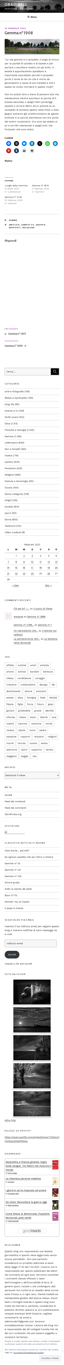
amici (33, 665)
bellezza (48, 671)
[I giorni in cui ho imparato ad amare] (55, 1196)
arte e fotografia (14, 391)
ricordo (22, 743)
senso (44, 743)
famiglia (31, 697)
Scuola (8, 487)
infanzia (10, 717)
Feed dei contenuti (15, 801)
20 (56, 567)
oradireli (16, 4)
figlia (20, 704)
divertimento (13, 691)
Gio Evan (11, 1182)
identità (49, 710)
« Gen (15, 585)
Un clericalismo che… (26, 630)
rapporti (15, 228)
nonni (32, 730)
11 (40, 561)
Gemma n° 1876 (40, 185)
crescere (11, 684)
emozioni (41, 691)
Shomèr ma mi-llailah (17, 901)
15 (16, 567)
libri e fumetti (12, 449)
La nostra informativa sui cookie (29, 1352)
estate (10, 697)
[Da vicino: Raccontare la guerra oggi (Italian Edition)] (55, 1209)
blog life (9, 404)
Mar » (48, 585)
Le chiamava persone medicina (23, 1178)
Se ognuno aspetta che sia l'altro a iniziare (29, 857)
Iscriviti (12, 954)
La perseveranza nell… (27, 638)
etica (20, 697)
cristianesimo (28, 684)
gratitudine (24, 710)
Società (9, 506)
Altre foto (10, 1120)
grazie (37, 710)
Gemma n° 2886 (36, 616)
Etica (7, 423)
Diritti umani (11, 417)
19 (49, 567)
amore (10, 671)
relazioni (29, 228)
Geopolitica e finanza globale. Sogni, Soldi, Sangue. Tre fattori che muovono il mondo (29, 1166)
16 (24, 567)
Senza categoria (14, 494)
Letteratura (11, 442)
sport (8, 513)
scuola (33, 743)
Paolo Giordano (13, 1205)
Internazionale (13, 1221)
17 (32, 567)
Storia (8, 519)
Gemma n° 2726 (13, 197)
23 (24, 573)
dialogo (43, 684)
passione (11, 736)
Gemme (13, 220)
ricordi (10, 743)
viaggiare (11, 756)
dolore (28, 691)
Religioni (9, 474)
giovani (10, 710)
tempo (49, 749)
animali (22, 671)
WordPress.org (13, 814)
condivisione (24, 678)
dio (53, 684)
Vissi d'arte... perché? (17, 850)
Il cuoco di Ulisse (42, 608)
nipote (21, 730)
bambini (34, 671)
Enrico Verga (12, 1173)
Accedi (8, 795)
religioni (52, 736)
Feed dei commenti (15, 807)
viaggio (24, 756)
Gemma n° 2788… (24, 624)
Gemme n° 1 (45, 624)
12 (49, 561)
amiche (22, 665)
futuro (40, 704)
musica (8, 455)
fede (42, 697)
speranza (11, 749)
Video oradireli (13, 532)
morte (48, 723)
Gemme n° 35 (12, 863)
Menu (34, 17)
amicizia (14, 225)
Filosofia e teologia (15, 430)
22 (16, 573)
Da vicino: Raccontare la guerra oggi (26, 1202)
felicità (53, 697)
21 (8, 573)
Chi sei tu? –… (21, 608)
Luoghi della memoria (16, 185)
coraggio (40, 678)
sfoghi (8, 500)
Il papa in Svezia (14, 908)
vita (34, 756)
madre (10, 723)
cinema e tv (11, 410)
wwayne (18, 616)
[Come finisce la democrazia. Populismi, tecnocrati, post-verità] (55, 1220)
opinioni (9, 462)
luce (54, 717)
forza (30, 704)
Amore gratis (12, 882)
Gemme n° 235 (13, 876)
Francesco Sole (13, 1193)
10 (32, 561)
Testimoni (10, 526)
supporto (36, 749)
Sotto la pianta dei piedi (18, 889)
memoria (36, 723)
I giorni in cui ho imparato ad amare (26, 1190)
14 (8, 567)
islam (33, 717)
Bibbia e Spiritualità (16, 398)
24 (32, 573)
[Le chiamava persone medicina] (55, 1184)
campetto (27, 225)
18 (40, 567)
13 (56, 561)
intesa (22, 717)
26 (48, 573)
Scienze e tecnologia (16, 481)
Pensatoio (10, 468)
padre (42, 730)
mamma (22, 723)
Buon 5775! (11, 895)
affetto (10, 665)
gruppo (41, 225)
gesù (50, 704)
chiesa (10, 678)
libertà (44, 717)
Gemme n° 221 (13, 869)
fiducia (10, 704)
